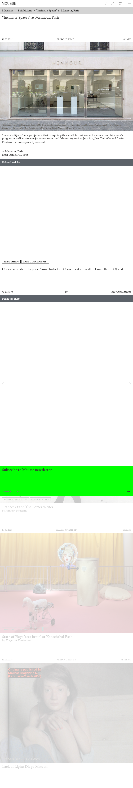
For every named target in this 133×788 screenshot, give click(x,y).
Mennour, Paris (14, 151)
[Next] (130, 215)
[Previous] (2, 215)
